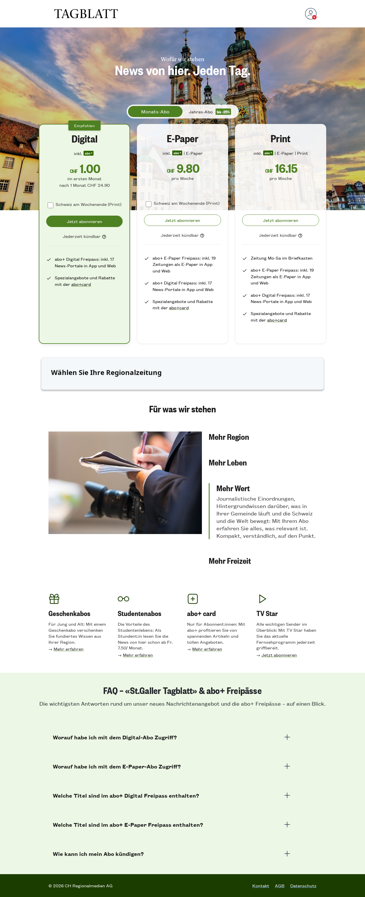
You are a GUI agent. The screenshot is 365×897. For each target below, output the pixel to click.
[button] (263, 436)
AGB (280, 885)
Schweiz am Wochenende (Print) (88, 204)
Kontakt (260, 885)
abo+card (81, 284)
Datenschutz (303, 885)
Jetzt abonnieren (279, 655)
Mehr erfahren (69, 649)
